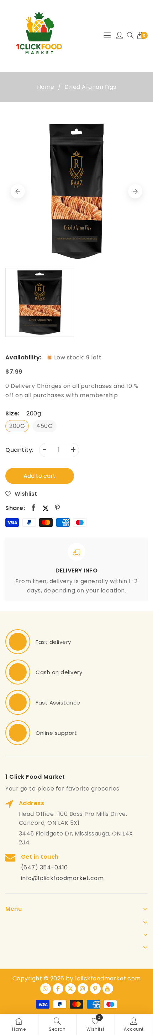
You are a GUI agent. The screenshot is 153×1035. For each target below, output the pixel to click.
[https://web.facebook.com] (58, 988)
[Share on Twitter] (45, 508)
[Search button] (130, 35)
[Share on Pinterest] (57, 507)
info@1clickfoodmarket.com (62, 878)
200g (17, 426)
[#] (17, 641)
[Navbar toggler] (107, 36)
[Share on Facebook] (33, 507)
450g (44, 426)
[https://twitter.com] (70, 988)
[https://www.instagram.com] (83, 988)
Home (45, 87)
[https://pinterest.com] (95, 988)
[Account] (119, 36)
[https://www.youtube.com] (107, 988)
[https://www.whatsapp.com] (45, 988)
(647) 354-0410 (44, 867)
